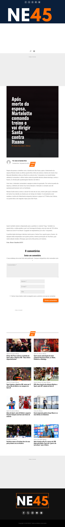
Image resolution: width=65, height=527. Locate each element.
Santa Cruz (17, 146)
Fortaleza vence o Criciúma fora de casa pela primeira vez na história (18, 442)
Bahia (41, 439)
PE (12, 146)
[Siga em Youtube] (36, 2)
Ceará (35, 411)
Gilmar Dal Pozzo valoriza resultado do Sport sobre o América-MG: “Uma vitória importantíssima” (18, 357)
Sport (13, 353)
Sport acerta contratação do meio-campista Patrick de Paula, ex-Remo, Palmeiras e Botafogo (45, 357)
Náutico (39, 382)
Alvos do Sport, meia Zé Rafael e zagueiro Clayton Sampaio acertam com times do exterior (19, 414)
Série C (23, 146)
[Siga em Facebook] (25, 2)
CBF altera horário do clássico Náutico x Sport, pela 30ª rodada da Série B (45, 385)
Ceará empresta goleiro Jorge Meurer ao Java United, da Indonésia (46, 414)
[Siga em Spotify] (39, 2)
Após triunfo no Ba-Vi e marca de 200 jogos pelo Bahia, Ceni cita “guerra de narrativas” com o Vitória (45, 443)
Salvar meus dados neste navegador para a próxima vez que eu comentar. (33, 296)
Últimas (28, 146)
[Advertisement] (32, 36)
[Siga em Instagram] (32, 2)
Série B (8, 353)
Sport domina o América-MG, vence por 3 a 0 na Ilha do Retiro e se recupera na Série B (19, 386)
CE (37, 411)
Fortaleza (9, 439)
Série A (35, 439)
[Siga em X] (29, 2)
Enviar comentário (51, 300)
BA (38, 439)
